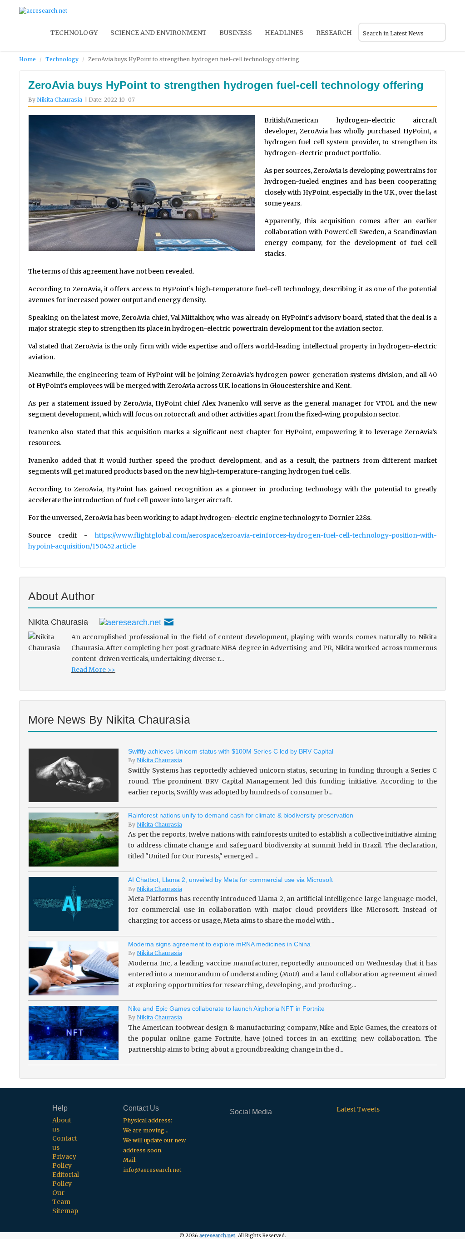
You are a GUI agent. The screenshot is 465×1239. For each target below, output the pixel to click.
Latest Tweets (358, 1109)
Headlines (284, 33)
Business (235, 33)
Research (334, 33)
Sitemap (65, 1211)
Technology (74, 33)
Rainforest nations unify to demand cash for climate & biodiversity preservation (240, 815)
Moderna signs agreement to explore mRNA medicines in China (219, 944)
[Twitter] (130, 622)
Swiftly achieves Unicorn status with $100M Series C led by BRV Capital (230, 751)
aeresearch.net (217, 1236)
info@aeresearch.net (152, 1169)
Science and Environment (158, 33)
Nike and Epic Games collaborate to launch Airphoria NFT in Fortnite (226, 1008)
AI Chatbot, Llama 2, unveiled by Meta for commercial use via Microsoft (230, 879)
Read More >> (93, 670)
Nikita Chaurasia (59, 99)
